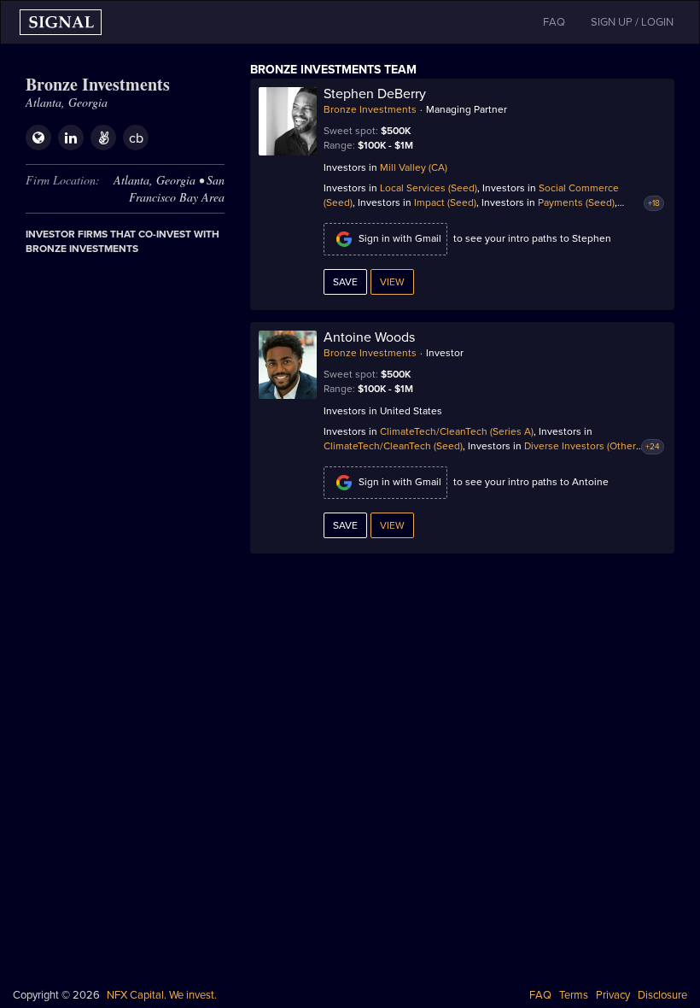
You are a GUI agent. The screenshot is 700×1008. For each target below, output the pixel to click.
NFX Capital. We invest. (162, 995)
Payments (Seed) (576, 202)
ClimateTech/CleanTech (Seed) (393, 446)
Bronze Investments (370, 109)
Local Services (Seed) (428, 188)
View (392, 282)
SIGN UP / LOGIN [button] (632, 22)
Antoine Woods (369, 337)
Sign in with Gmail (400, 238)
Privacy (613, 995)
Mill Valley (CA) (413, 167)
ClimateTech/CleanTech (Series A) (457, 431)
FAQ (540, 995)
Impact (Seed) (445, 202)
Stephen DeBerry (375, 94)
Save (345, 282)
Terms (573, 995)
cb (136, 138)
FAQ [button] (554, 22)
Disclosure (662, 995)
